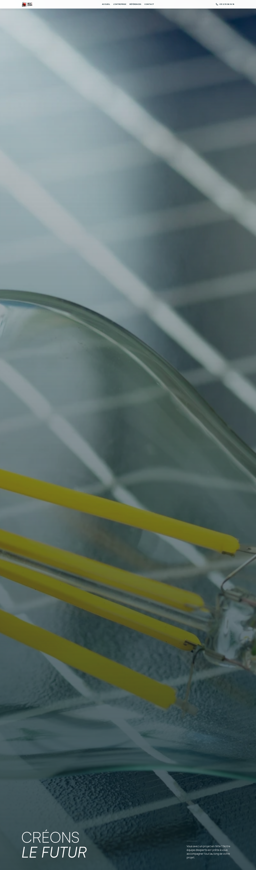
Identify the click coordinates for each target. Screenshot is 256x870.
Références (135, 4)
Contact (149, 4)
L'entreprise (119, 4)
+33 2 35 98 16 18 (226, 4)
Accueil (106, 4)
